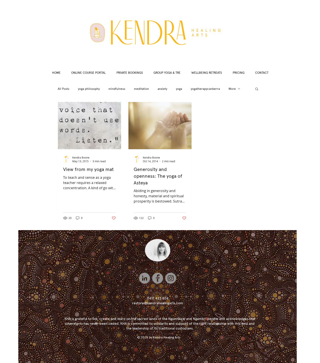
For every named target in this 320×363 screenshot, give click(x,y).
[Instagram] (170, 278)
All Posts (63, 89)
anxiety (162, 89)
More (232, 89)
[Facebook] (157, 278)
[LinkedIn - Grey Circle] (144, 278)
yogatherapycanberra (205, 89)
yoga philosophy (89, 89)
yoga (179, 89)
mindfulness (116, 89)
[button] (257, 89)
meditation (141, 89)
